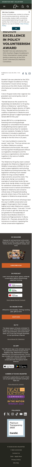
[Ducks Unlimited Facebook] (4, 414)
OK (16, 28)
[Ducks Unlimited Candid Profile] (16, 428)
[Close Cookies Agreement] (29, 12)
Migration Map (8, 1)
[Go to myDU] (22, 6)
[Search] (28, 6)
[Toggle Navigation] (4, 6)
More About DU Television (16, 339)
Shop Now (16, 317)
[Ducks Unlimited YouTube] (21, 414)
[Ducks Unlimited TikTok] (16, 414)
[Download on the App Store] (8, 366)
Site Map (16, 463)
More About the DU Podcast (16, 300)
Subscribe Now (16, 265)
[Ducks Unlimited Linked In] (25, 414)
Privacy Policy (16, 459)
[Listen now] (15, 285)
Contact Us (16, 453)
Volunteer (18, 1)
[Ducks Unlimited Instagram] (12, 414)
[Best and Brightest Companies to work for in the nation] (16, 396)
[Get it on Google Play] (21, 366)
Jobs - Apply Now (16, 456)
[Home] (16, 6)
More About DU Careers (16, 384)
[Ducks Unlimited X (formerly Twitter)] (8, 414)
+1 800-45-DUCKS (16, 450)
